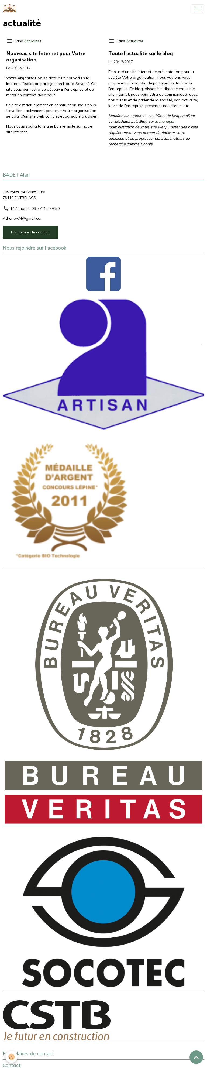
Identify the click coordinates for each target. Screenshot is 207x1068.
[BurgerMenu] (197, 8)
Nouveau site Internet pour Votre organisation (45, 57)
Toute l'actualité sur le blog (140, 54)
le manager (164, 121)
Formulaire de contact (30, 232)
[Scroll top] (196, 1057)
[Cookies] (11, 1057)
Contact (12, 1065)
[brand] (10, 8)
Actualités (33, 41)
